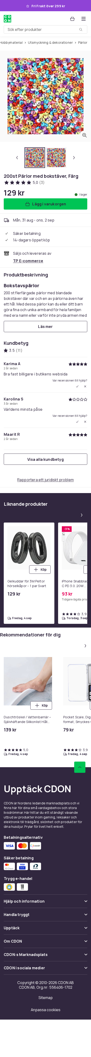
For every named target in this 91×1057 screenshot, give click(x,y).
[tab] (34, 157)
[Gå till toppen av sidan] (79, 767)
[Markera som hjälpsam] (77, 386)
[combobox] (45, 29)
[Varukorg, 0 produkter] (72, 18)
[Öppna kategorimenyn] (83, 18)
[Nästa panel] (81, 515)
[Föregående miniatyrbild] (17, 157)
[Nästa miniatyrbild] (74, 157)
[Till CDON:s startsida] (7, 18)
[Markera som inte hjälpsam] (85, 386)
